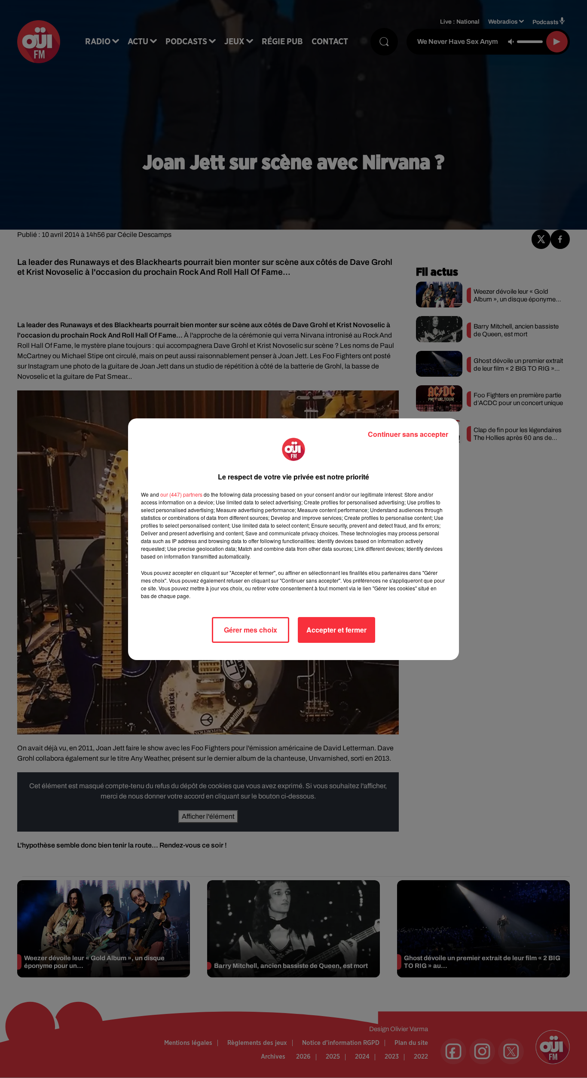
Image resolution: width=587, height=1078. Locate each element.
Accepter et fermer (336, 630)
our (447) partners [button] (181, 494)
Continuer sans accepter (408, 434)
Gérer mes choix (250, 630)
